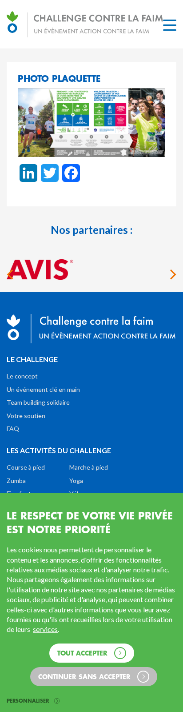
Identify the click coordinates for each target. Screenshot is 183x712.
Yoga (76, 480)
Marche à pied (88, 467)
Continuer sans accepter (85, 676)
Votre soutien (26, 415)
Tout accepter (83, 652)
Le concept (22, 376)
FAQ (13, 428)
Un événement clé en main (43, 389)
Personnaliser (29, 701)
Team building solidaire (38, 402)
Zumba (16, 480)
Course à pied (26, 467)
